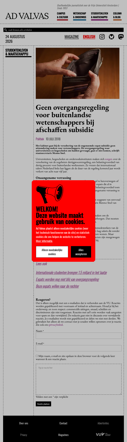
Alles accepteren (81, 252)
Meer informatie (44, 241)
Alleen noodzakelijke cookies (52, 252)
